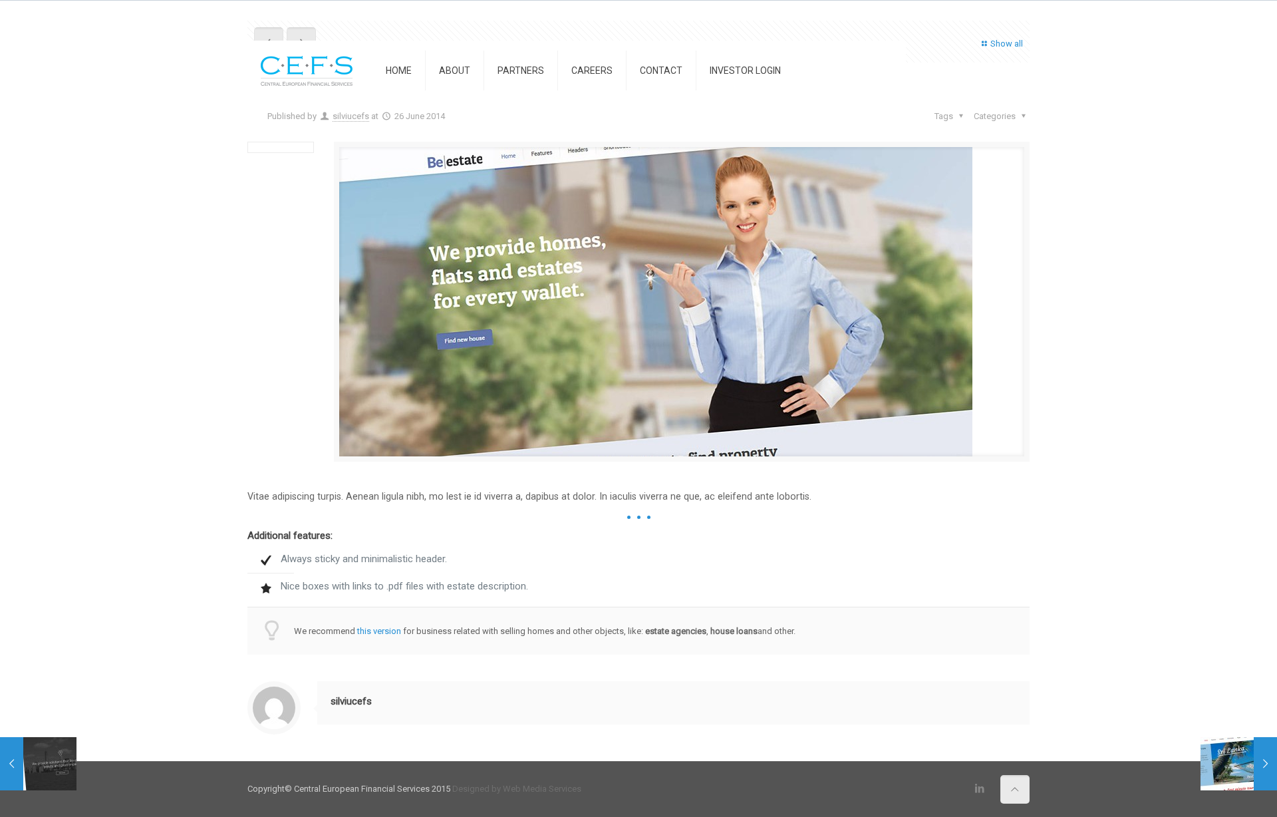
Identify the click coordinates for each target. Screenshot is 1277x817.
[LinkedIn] (980, 788)
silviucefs (351, 116)
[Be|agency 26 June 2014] (38, 763)
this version (379, 631)
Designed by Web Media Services (516, 789)
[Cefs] (307, 70)
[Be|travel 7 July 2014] (1239, 763)
